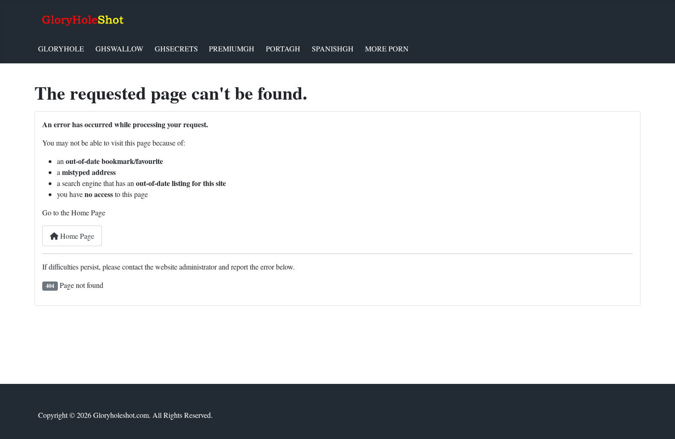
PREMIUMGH (231, 48)
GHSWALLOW (119, 48)
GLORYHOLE (61, 48)
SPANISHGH (333, 48)
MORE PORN (387, 48)
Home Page (76, 236)
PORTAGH (283, 48)
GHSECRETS (176, 48)
